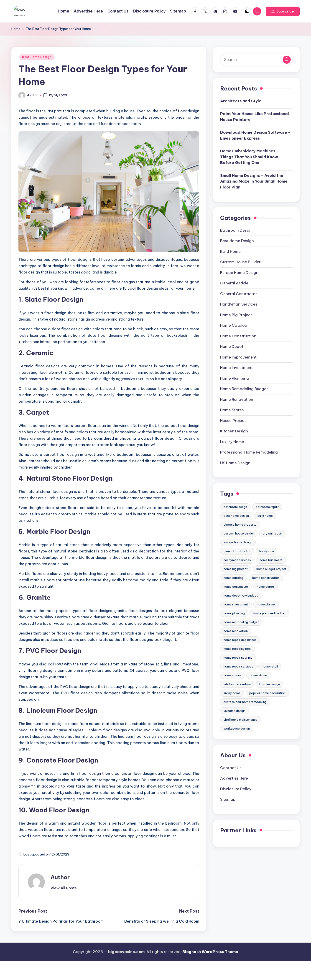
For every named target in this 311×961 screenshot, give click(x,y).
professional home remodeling (245, 701)
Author (60, 877)
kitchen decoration (237, 684)
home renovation (236, 630)
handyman (266, 551)
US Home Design (235, 462)
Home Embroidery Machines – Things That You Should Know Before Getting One (249, 156)
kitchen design (269, 684)
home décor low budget (241, 595)
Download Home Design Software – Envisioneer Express (255, 135)
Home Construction (238, 335)
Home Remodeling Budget (244, 388)
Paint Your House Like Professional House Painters (254, 116)
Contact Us (231, 767)
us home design (234, 710)
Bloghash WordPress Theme (210, 951)
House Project (233, 420)
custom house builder (239, 533)
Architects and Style (240, 100)
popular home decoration (267, 693)
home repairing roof (238, 648)
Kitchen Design (234, 431)
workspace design (237, 728)
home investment (236, 604)
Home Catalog (233, 325)
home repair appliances (240, 639)
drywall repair (272, 533)
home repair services (238, 666)
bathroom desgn (235, 506)
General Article (234, 283)
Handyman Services (238, 304)
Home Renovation (236, 399)
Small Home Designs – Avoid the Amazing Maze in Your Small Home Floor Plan (254, 181)
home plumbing (234, 613)
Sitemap (228, 799)
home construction (266, 577)
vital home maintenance (240, 719)
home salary (232, 675)
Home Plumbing (234, 378)
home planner (266, 604)
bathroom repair (267, 506)
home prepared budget (269, 613)
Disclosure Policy (235, 788)
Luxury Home (232, 441)
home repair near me (238, 657)
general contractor (237, 551)
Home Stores (232, 409)
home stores (259, 675)
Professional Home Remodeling (249, 452)
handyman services (237, 560)
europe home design (238, 542)
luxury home (232, 693)
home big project (236, 568)
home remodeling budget (241, 622)
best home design (236, 515)
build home (265, 515)
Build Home (230, 251)
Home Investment (236, 367)
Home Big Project (236, 314)
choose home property (240, 524)
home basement (271, 560)
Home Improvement (238, 356)
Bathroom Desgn (236, 230)
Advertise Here (234, 777)
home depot (265, 586)
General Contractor (238, 293)
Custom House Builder (240, 261)
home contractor (236, 586)
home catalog (234, 577)
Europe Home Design (239, 272)
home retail (270, 666)
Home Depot (231, 346)
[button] (283, 11)
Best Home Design (37, 57)
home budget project (271, 568)
